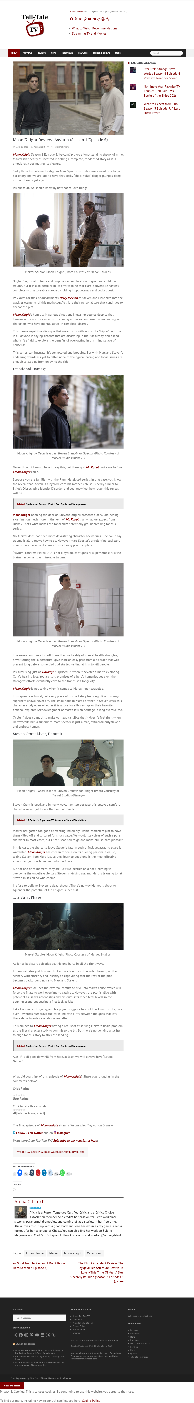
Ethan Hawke (35, 1251)
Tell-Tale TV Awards (139, 1355)
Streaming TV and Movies (89, 33)
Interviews (67, 53)
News (53, 53)
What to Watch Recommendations (94, 28)
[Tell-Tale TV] (34, 24)
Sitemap (76, 1331)
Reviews (80, 11)
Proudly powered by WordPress (25, 1376)
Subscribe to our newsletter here (75, 1140)
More (117, 53)
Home (72, 11)
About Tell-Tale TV (81, 1314)
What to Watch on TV (140, 1341)
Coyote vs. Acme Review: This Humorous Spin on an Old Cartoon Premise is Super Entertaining (39, 1349)
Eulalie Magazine (25, 1342)
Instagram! (64, 1133)
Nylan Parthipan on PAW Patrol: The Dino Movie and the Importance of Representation (39, 1362)
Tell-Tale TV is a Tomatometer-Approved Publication (94, 1338)
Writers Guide (79, 1327)
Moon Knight (56, 147)
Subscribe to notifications (140, 1314)
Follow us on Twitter (30, 1133)
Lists (132, 1348)
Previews (27, 53)
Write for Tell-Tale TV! (83, 1321)
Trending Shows (101, 53)
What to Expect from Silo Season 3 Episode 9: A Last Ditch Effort (162, 108)
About (14, 53)
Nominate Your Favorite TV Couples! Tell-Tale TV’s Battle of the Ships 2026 (162, 91)
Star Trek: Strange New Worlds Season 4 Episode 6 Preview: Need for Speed (162, 73)
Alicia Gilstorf (39, 147)
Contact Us (78, 1317)
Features (82, 53)
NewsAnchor (54, 1376)
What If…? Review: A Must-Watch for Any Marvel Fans (50, 1151)
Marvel (54, 1251)
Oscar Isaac (94, 1251)
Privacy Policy (79, 1324)
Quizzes (133, 1351)
